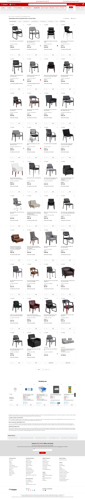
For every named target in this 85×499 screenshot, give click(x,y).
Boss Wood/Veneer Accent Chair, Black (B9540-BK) (67, 315)
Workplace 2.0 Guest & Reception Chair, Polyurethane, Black (16, 76)
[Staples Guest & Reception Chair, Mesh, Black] (34, 136)
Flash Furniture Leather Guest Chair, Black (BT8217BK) (34, 350)
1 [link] (47, 114)
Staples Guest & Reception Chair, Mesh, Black (33, 144)
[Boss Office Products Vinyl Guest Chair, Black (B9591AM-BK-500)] (68, 101)
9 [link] (64, 182)
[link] (14, 1)
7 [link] (64, 45)
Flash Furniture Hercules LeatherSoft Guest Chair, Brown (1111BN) (68, 281)
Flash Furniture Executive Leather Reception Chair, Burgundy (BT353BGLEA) (34, 315)
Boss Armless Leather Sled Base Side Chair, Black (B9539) (67, 247)
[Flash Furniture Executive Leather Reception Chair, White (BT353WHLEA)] (17, 170)
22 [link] (30, 319)
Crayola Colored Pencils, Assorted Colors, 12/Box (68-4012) (69, 394)
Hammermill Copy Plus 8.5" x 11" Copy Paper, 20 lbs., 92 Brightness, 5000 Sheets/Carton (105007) (28, 395)
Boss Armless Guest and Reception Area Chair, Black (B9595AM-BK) (16, 350)
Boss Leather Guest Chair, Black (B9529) (16, 41)
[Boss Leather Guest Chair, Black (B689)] (51, 136)
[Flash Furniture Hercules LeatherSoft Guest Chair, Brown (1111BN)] (68, 272)
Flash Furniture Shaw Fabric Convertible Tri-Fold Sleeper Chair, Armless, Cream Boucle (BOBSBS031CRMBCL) (34, 213)
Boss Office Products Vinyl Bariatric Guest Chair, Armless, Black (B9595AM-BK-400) (68, 213)
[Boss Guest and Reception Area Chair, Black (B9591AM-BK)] (68, 67)
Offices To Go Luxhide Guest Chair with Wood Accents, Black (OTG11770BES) (16, 315)
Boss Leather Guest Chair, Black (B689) (50, 143)
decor (41, 420)
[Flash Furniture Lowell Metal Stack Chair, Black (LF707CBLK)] (68, 33)
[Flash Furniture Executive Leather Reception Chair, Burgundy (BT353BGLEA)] (34, 307)
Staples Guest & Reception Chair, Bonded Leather (50, 42)
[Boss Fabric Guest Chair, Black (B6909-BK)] (34, 170)
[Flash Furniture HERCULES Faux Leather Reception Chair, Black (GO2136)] (51, 307)
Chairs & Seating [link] (17, 16)
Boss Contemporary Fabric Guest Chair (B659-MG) (50, 247)
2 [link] (64, 114)
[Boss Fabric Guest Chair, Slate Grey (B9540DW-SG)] (34, 101)
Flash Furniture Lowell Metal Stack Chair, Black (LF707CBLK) (67, 42)
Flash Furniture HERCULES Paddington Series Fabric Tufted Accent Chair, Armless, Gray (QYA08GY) (34, 247)
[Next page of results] (49, 369)
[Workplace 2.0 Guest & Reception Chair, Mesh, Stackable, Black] (34, 67)
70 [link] (64, 148)
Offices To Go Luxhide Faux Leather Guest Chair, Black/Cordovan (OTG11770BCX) (51, 76)
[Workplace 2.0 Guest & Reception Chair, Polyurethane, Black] (17, 67)
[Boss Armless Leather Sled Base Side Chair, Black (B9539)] (68, 238)
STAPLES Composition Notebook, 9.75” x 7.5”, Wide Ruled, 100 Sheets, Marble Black (56, 395)
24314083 (10, 394)
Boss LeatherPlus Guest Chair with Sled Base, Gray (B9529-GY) (33, 42)
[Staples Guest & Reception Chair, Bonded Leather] (51, 33)
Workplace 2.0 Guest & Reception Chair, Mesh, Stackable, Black (33, 76)
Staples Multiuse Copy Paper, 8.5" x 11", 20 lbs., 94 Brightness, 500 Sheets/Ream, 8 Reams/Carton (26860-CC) (42, 395)
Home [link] (9, 16)
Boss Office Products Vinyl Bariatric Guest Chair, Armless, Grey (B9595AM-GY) (51, 178)
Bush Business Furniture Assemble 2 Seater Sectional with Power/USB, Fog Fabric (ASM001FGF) (68, 350)
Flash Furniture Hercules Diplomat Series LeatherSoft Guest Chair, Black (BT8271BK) (67, 179)
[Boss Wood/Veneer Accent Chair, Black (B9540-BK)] (68, 307)
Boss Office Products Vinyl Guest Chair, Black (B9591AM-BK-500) (67, 110)
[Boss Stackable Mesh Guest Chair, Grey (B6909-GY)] (17, 272)
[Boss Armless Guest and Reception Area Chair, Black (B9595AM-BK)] (17, 341)
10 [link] (13, 182)
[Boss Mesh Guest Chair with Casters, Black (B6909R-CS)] (51, 272)
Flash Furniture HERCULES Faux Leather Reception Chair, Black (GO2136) (50, 315)
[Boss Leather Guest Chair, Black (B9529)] (17, 33)
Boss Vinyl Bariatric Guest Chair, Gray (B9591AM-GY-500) (16, 144)
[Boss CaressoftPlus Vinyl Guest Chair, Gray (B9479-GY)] (17, 204)
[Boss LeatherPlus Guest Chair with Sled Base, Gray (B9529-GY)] (34, 33)
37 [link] (30, 285)
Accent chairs (11, 423)
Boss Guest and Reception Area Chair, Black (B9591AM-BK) (67, 76)
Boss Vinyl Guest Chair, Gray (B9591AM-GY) (50, 350)
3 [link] (30, 45)
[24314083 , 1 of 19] (15, 389)
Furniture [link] (12, 16)
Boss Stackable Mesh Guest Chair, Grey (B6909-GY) (16, 281)
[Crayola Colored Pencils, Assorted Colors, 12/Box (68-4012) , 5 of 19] (70, 389)
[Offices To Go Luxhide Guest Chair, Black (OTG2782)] (51, 204)
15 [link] (13, 45)
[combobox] (47, 5)
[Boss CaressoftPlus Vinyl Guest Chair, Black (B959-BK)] (17, 101)
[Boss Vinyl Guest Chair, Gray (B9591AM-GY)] (51, 341)
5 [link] (30, 353)
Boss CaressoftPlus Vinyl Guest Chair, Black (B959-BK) (16, 110)
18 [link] (30, 216)
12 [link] (30, 148)
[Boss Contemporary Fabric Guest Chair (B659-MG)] (51, 238)
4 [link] (30, 114)
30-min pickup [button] (29, 85)
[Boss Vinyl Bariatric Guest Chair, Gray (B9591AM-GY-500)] (17, 136)
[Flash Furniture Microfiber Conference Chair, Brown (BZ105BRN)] (34, 272)
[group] (15, 395)
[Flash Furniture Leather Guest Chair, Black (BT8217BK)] (34, 341)
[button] (66, 4)
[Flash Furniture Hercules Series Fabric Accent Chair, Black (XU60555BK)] (68, 136)
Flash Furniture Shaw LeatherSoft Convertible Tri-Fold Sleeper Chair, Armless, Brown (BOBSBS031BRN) (15, 247)
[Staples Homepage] (4, 4)
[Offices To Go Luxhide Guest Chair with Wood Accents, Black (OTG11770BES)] (17, 307)
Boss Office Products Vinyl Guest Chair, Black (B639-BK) (50, 110)
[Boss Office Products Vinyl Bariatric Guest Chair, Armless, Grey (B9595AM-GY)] (51, 170)
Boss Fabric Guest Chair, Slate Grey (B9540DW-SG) (32, 110)
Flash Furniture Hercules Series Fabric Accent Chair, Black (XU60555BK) (67, 144)
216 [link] (47, 45)
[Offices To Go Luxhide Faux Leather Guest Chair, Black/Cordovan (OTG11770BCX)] (51, 67)
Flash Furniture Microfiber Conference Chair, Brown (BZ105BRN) (33, 281)
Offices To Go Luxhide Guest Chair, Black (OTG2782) (50, 213)
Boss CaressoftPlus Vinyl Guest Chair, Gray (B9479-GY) (17, 213)
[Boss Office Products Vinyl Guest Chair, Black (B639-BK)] (51, 101)
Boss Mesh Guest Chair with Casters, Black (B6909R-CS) (51, 281)
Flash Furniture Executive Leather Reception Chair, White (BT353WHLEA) (16, 178)
